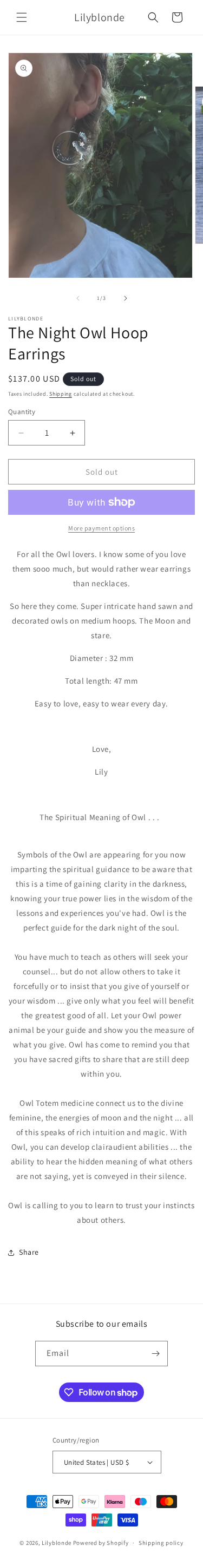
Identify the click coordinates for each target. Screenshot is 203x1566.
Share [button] (29, 1252)
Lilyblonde (56, 1543)
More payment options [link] (101, 528)
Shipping (60, 393)
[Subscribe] (155, 1353)
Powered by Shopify (101, 1543)
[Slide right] (125, 298)
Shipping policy (161, 1543)
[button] (22, 17)
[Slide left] (78, 298)
